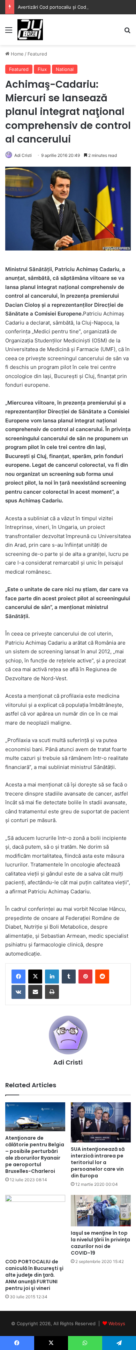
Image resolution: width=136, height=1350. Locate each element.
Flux (42, 69)
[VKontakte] (18, 992)
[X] (35, 977)
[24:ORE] (30, 29)
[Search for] (127, 32)
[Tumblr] (69, 977)
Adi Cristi (23, 155)
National (65, 69)
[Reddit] (102, 977)
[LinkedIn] (52, 977)
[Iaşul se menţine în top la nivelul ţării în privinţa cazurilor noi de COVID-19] (101, 1210)
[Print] (52, 992)
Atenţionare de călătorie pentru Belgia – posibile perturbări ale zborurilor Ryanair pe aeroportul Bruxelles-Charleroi (34, 1154)
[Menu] (8, 32)
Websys (116, 1323)
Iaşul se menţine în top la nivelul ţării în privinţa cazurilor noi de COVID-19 (100, 1242)
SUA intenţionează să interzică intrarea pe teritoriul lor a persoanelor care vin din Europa (97, 1162)
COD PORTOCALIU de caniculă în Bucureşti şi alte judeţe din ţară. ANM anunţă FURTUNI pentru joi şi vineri (34, 1275)
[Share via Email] (35, 992)
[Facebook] (18, 977)
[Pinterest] (85, 977)
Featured (37, 54)
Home (16, 54)
